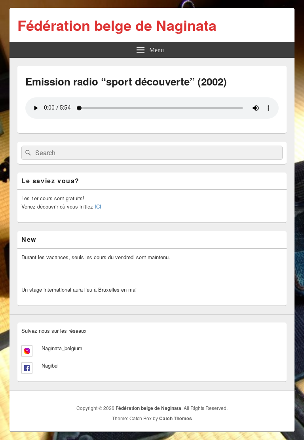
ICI (98, 206)
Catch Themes (175, 418)
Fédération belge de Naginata (117, 25)
